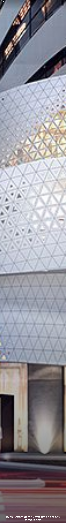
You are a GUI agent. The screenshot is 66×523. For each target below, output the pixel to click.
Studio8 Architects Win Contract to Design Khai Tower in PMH (33, 518)
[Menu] (64, 1)
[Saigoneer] (4, 1)
